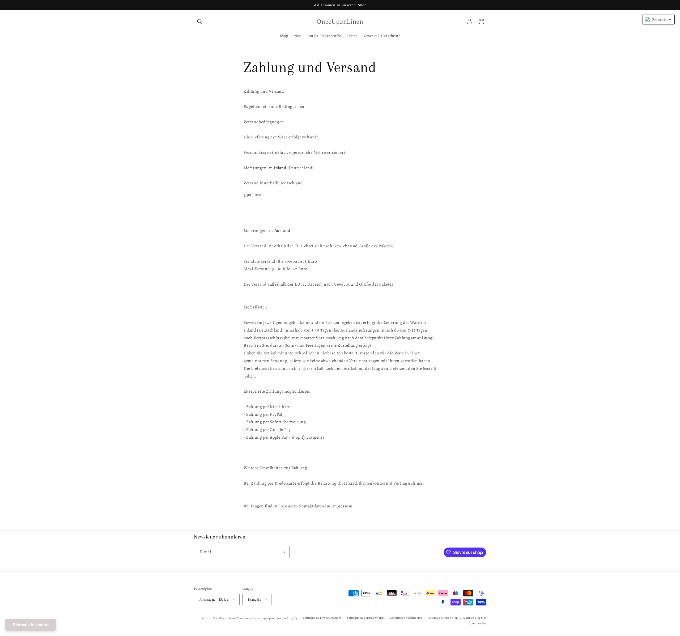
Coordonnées (477, 623)
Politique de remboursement (322, 618)
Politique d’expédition (443, 618)
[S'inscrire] (283, 552)
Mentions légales (474, 618)
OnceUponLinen (224, 618)
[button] (200, 21)
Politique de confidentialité (366, 618)
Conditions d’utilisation (406, 618)
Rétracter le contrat (31, 624)
